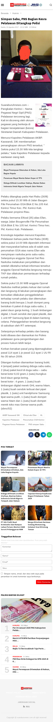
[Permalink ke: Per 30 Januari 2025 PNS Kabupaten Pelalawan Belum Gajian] (26, 610)
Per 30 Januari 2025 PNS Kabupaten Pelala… (29, 629)
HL (41, 415)
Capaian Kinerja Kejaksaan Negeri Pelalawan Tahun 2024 (40, 496)
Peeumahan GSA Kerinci (33, 420)
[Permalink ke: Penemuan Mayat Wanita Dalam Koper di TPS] (40, 458)
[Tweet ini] (37, 434)
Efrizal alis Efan (30, 415)
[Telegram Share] (43, 434)
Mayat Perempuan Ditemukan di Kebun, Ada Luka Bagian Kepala (12, 469)
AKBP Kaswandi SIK (11, 415)
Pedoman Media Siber (26, 697)
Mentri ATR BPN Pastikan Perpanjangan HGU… (31, 639)
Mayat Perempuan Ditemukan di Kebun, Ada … (31, 670)
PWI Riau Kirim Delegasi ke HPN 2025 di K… (30, 660)
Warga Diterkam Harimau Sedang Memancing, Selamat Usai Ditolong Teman (39, 526)
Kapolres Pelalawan (10, 420)
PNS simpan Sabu (36, 424)
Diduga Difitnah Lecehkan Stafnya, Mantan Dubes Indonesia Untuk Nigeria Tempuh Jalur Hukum (12, 497)
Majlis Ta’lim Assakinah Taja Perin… (29, 648)
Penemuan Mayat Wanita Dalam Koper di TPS (23, 178)
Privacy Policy (13, 693)
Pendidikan (17, 656)
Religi (15, 646)
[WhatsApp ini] (49, 434)
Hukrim (16, 667)
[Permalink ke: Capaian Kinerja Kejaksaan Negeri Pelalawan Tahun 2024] (40, 484)
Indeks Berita (39, 693)
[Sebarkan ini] (31, 434)
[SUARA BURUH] (26, 5)
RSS (28, 707)
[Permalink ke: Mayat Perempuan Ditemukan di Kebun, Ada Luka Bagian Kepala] (13, 458)
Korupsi (16, 625)
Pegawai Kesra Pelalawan (13, 424)
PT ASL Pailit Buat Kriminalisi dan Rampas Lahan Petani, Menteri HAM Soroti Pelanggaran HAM (13, 526)
